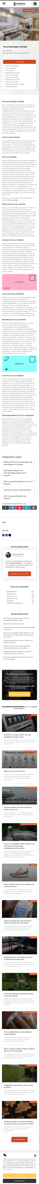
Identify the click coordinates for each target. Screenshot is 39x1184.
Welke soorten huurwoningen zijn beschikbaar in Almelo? (19, 463)
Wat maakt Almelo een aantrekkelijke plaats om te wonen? (19, 473)
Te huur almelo (10, 70)
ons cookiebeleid (28, 1167)
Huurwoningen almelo (12, 65)
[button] (35, 1155)
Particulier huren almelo (13, 72)
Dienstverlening (12, 591)
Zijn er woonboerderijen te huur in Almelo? (19, 482)
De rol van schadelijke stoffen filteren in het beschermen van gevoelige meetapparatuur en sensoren (18, 635)
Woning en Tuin (12, 596)
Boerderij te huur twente (13, 79)
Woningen (9, 50)
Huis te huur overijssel (12, 82)
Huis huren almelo (11, 68)
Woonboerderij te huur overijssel (15, 84)
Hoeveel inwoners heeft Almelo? (19, 490)
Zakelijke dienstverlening (15, 603)
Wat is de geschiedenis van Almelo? (19, 497)
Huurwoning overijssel (12, 77)
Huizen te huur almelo (12, 75)
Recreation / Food (12, 598)
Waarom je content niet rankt (13, 624)
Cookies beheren (19, 1181)
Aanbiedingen (11, 594)
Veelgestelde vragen (11, 86)
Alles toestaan (19, 1175)
